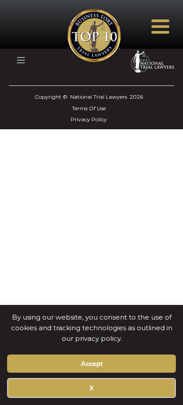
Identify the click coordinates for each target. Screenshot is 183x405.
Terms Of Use (89, 108)
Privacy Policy (89, 119)
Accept (92, 363)
